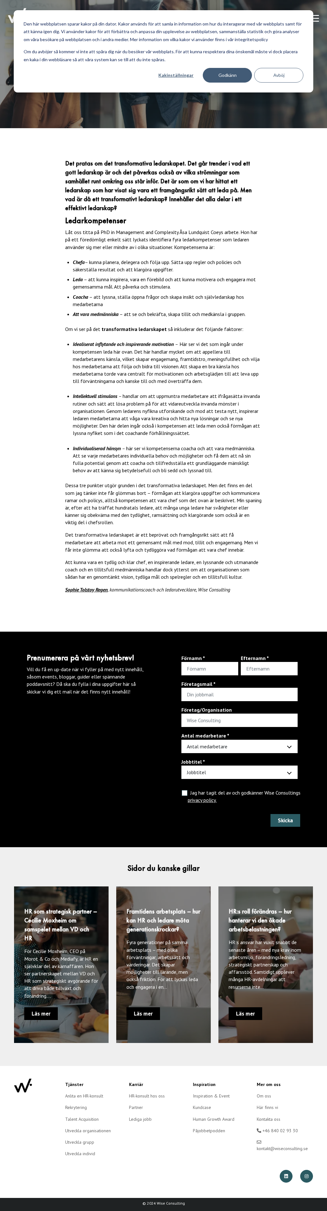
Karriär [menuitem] (136, 1084)
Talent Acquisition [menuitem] (82, 1119)
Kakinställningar (176, 75)
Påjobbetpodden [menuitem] (209, 1131)
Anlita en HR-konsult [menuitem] (84, 1096)
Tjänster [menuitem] (74, 1084)
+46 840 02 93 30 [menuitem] (279, 1131)
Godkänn (227, 75)
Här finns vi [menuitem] (267, 1107)
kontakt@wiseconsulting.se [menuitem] (282, 1148)
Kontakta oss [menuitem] (268, 1119)
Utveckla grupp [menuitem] (79, 1142)
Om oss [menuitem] (264, 1096)
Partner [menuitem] (136, 1107)
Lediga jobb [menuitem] (140, 1119)
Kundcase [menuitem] (202, 1107)
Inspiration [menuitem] (204, 1084)
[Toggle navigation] (314, 18)
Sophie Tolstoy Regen (86, 589)
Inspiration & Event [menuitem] (211, 1096)
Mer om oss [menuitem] (269, 1084)
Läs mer (41, 1013)
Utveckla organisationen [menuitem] (88, 1131)
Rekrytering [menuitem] (76, 1107)
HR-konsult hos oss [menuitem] (147, 1096)
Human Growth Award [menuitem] (213, 1119)
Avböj (279, 75)
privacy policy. (202, 800)
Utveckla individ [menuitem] (80, 1153)
